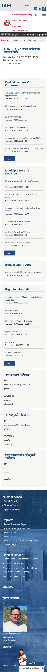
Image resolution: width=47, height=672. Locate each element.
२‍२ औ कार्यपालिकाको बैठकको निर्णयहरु (17, 222)
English (25, 5)
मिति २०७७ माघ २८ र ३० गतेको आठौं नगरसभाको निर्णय (23, 138)
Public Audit (9, 536)
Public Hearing (11, 532)
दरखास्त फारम (9, 342)
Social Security (11, 501)
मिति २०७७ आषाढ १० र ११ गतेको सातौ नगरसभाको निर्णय (24, 149)
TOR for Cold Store (13, 353)
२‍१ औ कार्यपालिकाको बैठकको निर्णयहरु (17, 232)
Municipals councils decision (16, 127)
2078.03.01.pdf (13, 63)
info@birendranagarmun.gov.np (16, 571)
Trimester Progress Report (17, 528)
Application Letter (12, 509)
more (9, 159)
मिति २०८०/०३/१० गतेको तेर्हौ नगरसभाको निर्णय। (21, 106)
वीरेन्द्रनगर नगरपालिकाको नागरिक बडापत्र (19, 321)
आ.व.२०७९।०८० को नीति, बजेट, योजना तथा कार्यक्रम (23, 272)
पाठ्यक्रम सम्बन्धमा (11, 332)
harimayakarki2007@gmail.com (17, 385)
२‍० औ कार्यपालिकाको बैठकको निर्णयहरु (17, 243)
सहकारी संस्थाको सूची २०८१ (14, 310)
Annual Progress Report (15, 524)
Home (3, 40)
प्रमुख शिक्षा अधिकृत (10, 640)
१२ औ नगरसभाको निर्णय (13, 117)
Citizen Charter (11, 505)
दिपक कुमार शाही (14, 633)
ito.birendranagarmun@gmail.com (22, 568)
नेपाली (32, 5)
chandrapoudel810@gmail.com (17, 425)
